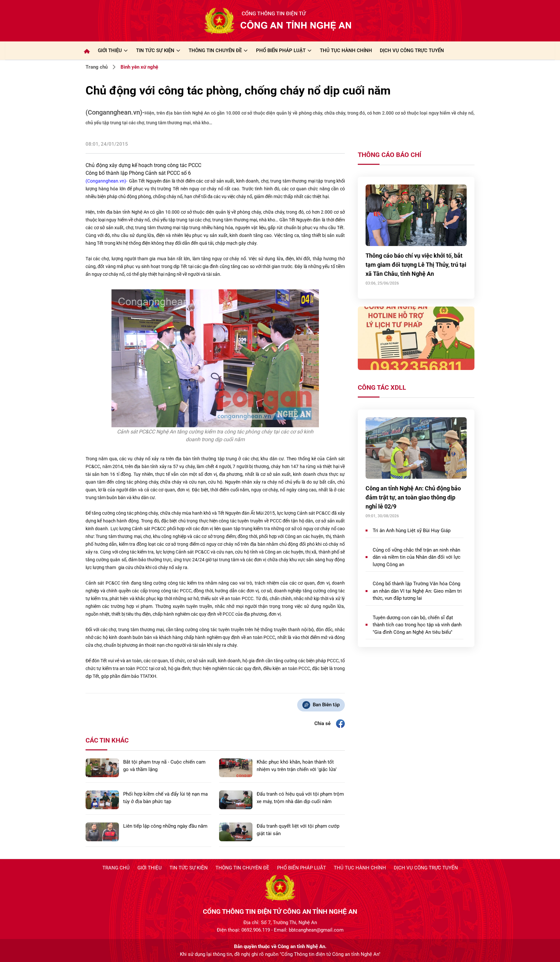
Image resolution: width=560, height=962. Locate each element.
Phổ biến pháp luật (301, 868)
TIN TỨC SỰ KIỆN (155, 50)
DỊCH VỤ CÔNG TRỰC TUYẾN (412, 50)
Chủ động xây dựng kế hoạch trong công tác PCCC (143, 165)
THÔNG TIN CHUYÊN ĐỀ (215, 50)
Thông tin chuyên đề (242, 868)
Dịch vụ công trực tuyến (426, 868)
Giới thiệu (110, 50)
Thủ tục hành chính (360, 868)
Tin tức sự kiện (188, 868)
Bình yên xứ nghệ (139, 67)
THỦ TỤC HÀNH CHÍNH (346, 50)
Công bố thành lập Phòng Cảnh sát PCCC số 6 (138, 173)
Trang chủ (97, 67)
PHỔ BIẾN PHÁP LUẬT (281, 50)
